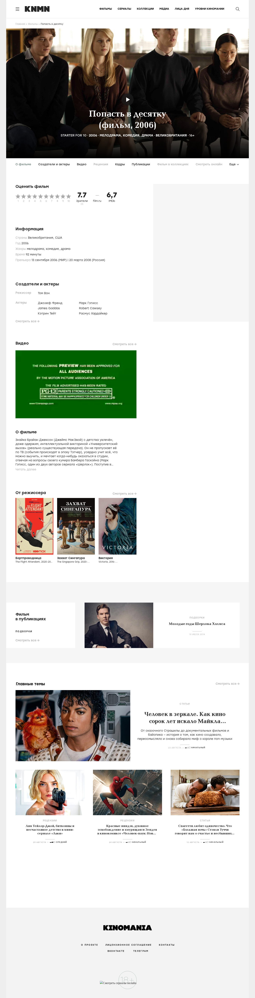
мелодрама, (36, 249)
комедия (131, 135)
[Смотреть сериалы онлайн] (127, 985)
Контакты (167, 945)
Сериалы (124, 8)
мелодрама (110, 135)
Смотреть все (25, 321)
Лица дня (182, 8)
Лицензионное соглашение (128, 945)
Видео (81, 164)
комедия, (53, 249)
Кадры (120, 164)
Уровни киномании (209, 8)
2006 (93, 135)
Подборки (197, 617)
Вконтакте (116, 951)
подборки (23, 631)
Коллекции (145, 8)
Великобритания (171, 135)
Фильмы (105, 8)
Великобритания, (41, 237)
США (58, 237)
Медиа (164, 8)
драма (147, 135)
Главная (20, 24)
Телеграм (140, 951)
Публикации (141, 164)
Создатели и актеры (54, 164)
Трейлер (128, 99)
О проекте (89, 945)
